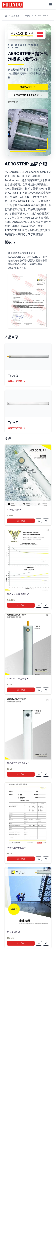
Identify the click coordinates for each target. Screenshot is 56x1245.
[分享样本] (46, 521)
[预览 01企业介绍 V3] (28, 897)
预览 (23, 521)
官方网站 (11, 102)
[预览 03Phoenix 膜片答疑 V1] (28, 559)
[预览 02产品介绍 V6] (28, 475)
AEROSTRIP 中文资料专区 (26, 95)
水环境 (27, 15)
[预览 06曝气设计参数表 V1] (28, 813)
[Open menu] (50, 4)
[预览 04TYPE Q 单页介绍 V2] (28, 644)
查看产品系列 (26, 87)
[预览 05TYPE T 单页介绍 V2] (28, 728)
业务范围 (15, 15)
